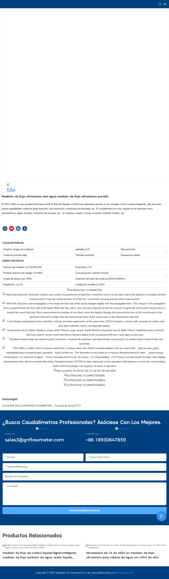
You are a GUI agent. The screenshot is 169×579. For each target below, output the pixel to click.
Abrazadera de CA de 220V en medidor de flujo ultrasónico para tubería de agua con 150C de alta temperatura (122, 555)
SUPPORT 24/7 (93, 434)
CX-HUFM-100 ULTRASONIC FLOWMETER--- (28, 405)
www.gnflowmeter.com (104, 572)
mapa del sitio (125, 572)
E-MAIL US (10, 434)
